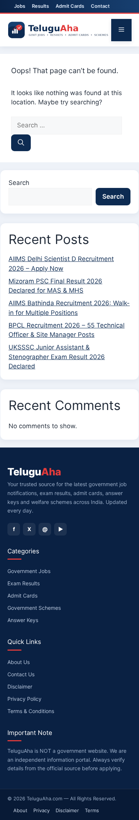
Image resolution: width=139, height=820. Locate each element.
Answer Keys (22, 620)
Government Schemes (34, 608)
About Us (18, 662)
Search (19, 182)
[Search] (21, 143)
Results (40, 6)
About (20, 810)
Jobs (19, 6)
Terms (92, 810)
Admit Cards (70, 6)
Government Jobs (28, 571)
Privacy (41, 810)
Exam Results (23, 583)
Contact (100, 6)
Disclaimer (19, 686)
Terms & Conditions (30, 711)
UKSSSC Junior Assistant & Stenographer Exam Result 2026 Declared (57, 357)
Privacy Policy (24, 699)
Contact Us (20, 674)
